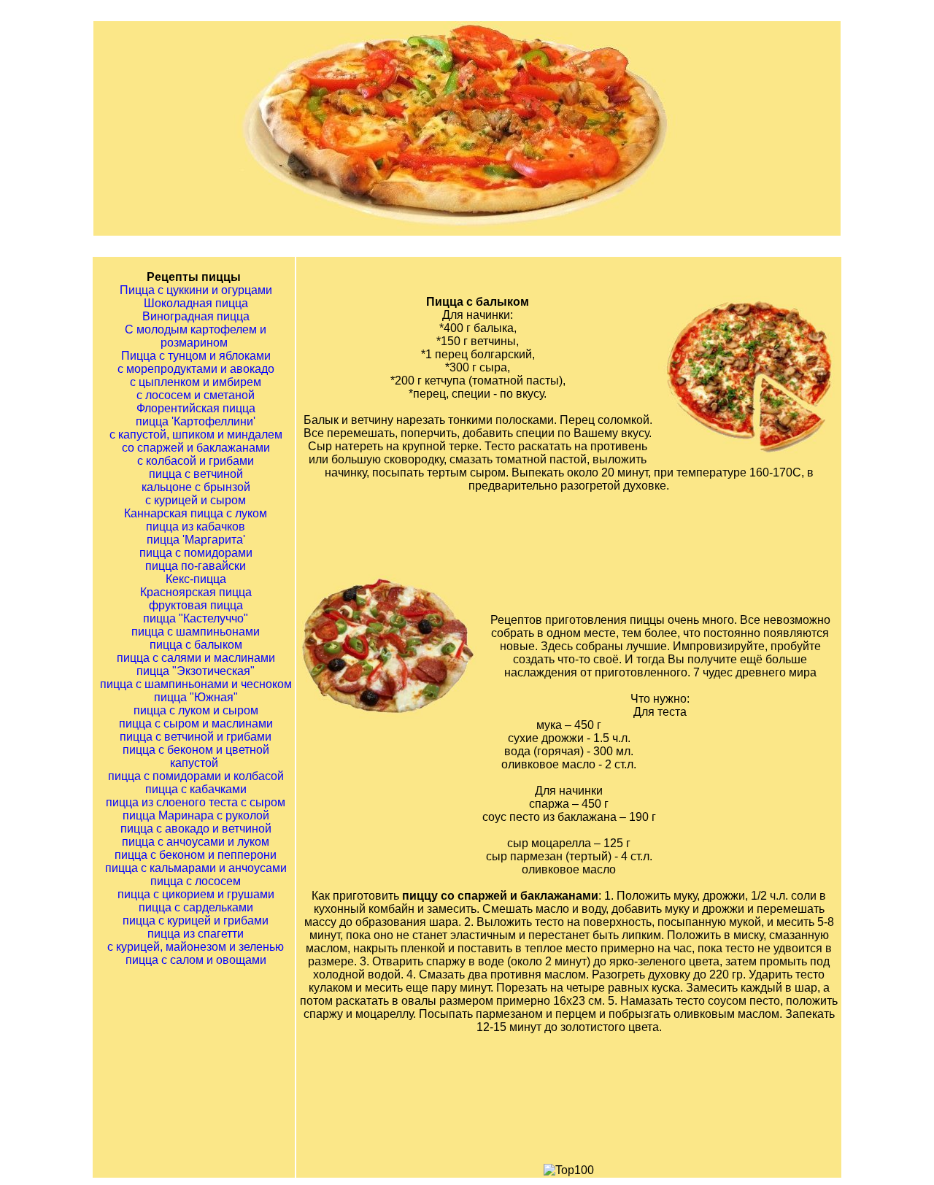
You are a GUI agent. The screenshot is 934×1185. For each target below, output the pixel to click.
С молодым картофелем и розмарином (195, 336)
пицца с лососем (195, 881)
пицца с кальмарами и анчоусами (196, 868)
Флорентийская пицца (195, 408)
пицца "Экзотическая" (195, 671)
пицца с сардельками (196, 907)
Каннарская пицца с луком (195, 513)
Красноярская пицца (196, 592)
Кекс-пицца (196, 579)
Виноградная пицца (196, 316)
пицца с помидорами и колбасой (196, 776)
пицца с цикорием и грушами (195, 894)
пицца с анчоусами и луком (195, 841)
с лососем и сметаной (195, 395)
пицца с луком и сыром (196, 710)
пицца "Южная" (196, 697)
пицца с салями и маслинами (196, 658)
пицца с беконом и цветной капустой (196, 756)
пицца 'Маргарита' (196, 539)
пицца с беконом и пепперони (196, 855)
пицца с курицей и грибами (196, 920)
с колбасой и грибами (195, 461)
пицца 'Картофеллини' (195, 421)
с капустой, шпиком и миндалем (195, 434)
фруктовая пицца (196, 605)
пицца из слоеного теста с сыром (195, 802)
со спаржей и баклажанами (196, 447)
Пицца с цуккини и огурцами (196, 290)
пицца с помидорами (195, 553)
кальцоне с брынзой (196, 487)
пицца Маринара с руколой (196, 815)
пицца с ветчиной (196, 474)
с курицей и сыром (195, 500)
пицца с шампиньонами (195, 631)
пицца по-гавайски (195, 566)
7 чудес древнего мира (755, 672)
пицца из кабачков (195, 526)
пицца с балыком (196, 644)
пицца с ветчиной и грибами (195, 736)
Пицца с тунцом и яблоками (196, 356)
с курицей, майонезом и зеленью (195, 947)
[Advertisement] (587, 538)
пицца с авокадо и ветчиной (195, 828)
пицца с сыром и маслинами (196, 723)
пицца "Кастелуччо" (195, 618)
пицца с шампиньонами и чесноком (196, 684)
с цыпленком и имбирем (195, 382)
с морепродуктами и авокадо (195, 369)
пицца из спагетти (195, 933)
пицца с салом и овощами (196, 960)
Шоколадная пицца (196, 303)
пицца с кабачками (196, 789)
